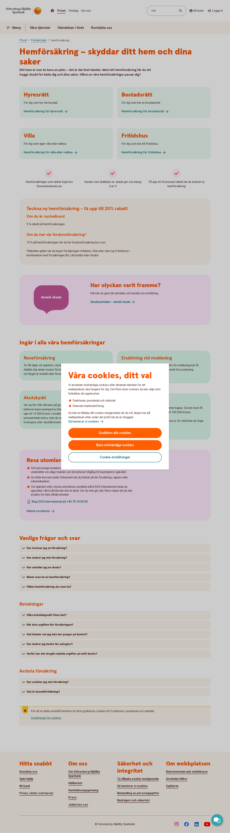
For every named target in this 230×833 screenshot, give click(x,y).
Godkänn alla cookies (115, 433)
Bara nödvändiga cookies (115, 445)
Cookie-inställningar (115, 457)
